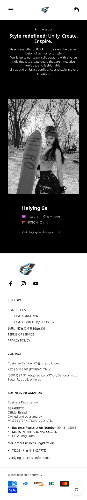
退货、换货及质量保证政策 (26, 328)
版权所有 (36, 475)
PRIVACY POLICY (19, 340)
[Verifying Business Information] (30, 458)
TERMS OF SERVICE (21, 334)
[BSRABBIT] (43, 10)
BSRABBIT (23, 475)
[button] (11, 10)
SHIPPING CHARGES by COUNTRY (31, 322)
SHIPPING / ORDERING (23, 316)
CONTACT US (17, 310)
